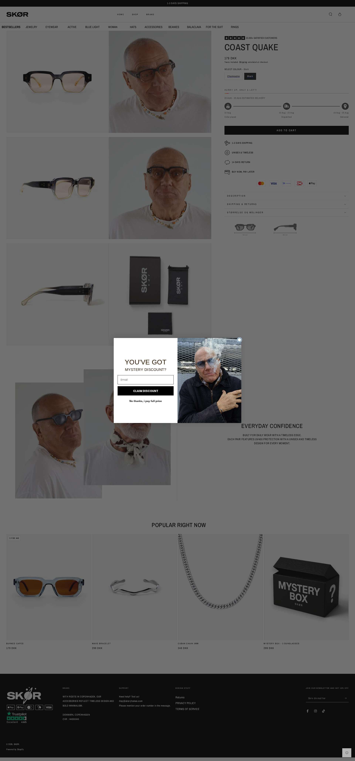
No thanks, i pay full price (145, 401)
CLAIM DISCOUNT (145, 391)
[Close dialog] (239, 340)
